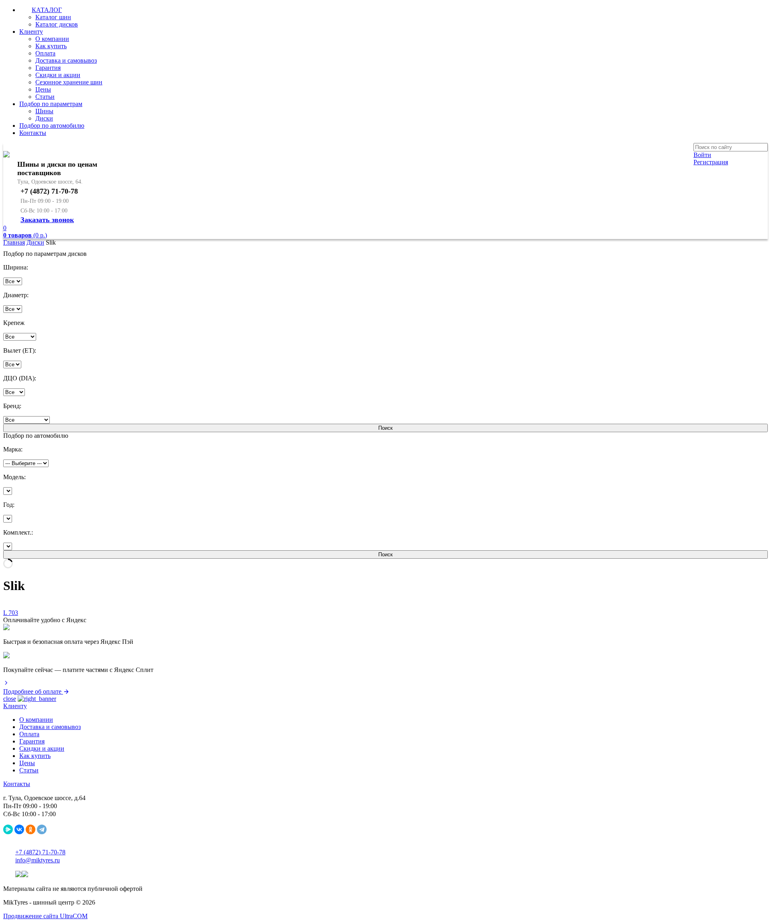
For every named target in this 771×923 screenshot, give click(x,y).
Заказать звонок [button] (47, 220)
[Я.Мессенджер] (8, 829)
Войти (702, 154)
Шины (44, 111)
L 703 (10, 612)
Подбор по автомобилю (51, 125)
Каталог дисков (56, 24)
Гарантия (48, 67)
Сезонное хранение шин (68, 82)
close (9, 698)
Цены (43, 89)
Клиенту (31, 31)
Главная (14, 242)
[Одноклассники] (30, 829)
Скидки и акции (57, 74)
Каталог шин (53, 17)
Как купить (51, 46)
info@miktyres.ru (37, 860)
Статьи (45, 96)
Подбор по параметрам (50, 103)
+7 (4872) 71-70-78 (40, 852)
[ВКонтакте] (19, 829)
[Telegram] (42, 829)
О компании (52, 38)
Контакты (32, 132)
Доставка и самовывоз (66, 60)
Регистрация (710, 162)
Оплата (45, 53)
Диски (44, 118)
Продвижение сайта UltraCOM (45, 916)
